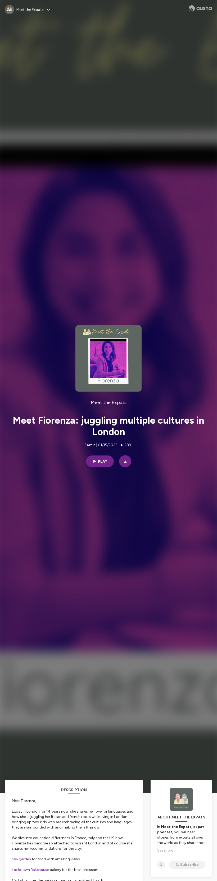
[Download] (125, 461)
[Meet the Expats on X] (161, 865)
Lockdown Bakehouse (30, 869)
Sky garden (21, 859)
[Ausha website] (200, 8)
